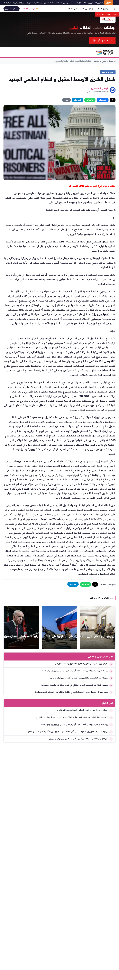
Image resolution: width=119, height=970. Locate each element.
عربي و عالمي (100, 61)
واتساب (90, 100)
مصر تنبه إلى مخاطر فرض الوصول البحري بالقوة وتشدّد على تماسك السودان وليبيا (71, 692)
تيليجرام (77, 100)
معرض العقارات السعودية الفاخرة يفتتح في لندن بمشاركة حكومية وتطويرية (74, 685)
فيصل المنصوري (99, 88)
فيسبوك (102, 100)
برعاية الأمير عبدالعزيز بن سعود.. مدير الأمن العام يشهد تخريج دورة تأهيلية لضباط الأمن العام (68, 731)
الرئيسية (112, 61)
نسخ (66, 100)
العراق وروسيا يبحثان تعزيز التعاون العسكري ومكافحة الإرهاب (81, 663)
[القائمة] (6, 52)
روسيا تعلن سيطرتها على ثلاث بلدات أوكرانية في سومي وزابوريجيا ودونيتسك (74, 670)
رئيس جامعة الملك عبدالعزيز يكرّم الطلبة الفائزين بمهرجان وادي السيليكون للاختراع (39, 2)
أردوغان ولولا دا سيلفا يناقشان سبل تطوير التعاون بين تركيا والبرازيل (78, 678)
